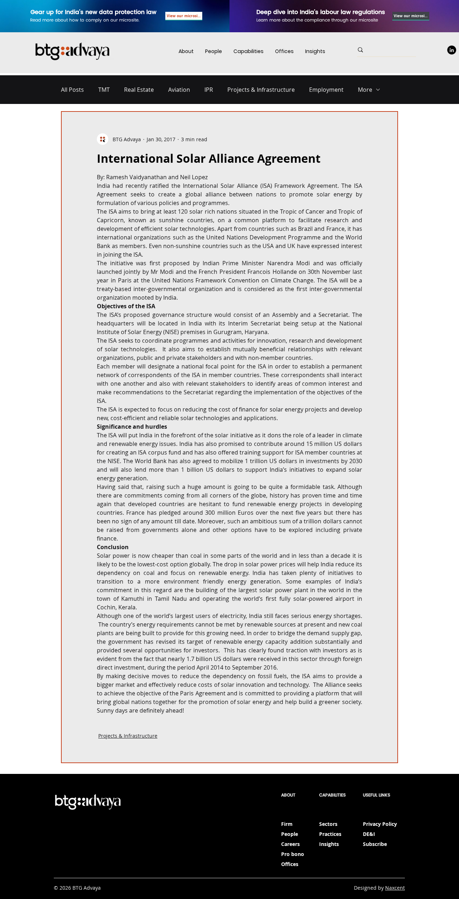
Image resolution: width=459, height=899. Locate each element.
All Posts (72, 90)
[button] (248, 51)
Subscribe (375, 844)
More (365, 90)
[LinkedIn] (451, 50)
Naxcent (395, 887)
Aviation (179, 90)
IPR (208, 90)
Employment (326, 90)
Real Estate (139, 90)
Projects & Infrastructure (261, 90)
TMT (104, 90)
